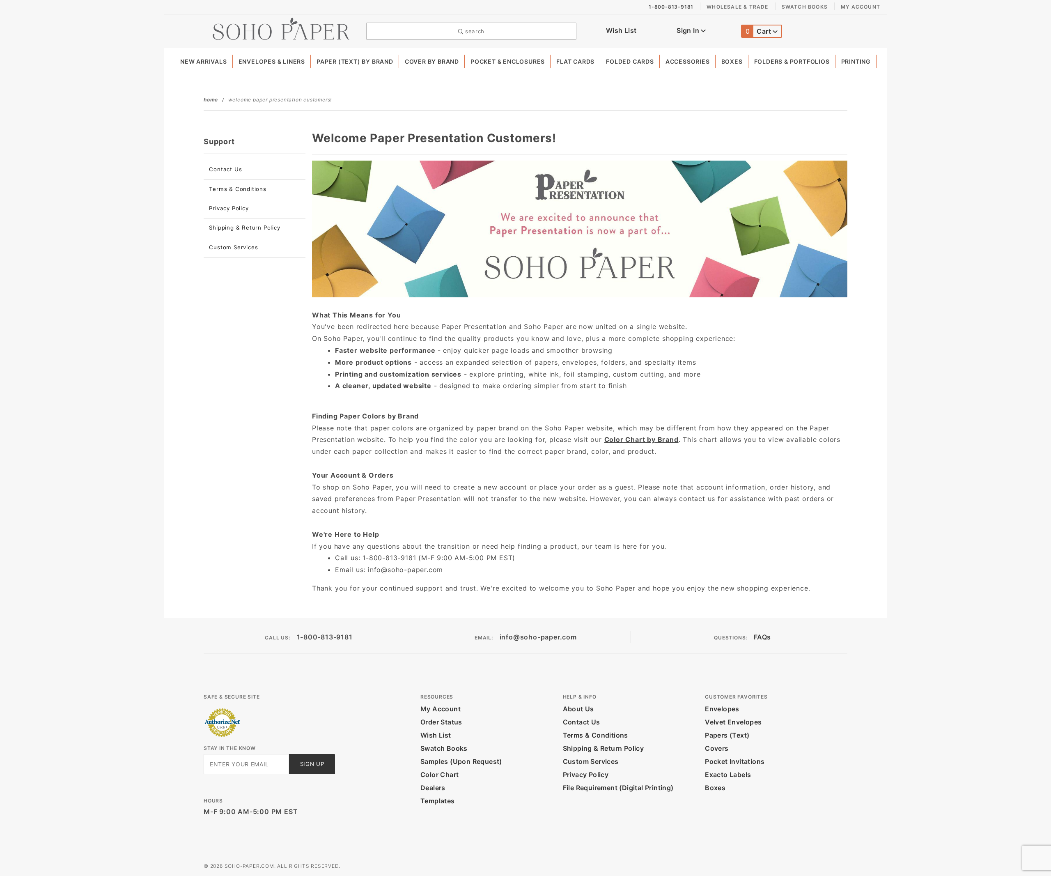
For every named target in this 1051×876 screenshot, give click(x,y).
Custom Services (233, 247)
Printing (856, 61)
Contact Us (225, 169)
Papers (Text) (727, 735)
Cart (759, 31)
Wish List (621, 30)
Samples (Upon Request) (461, 761)
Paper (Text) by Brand (355, 61)
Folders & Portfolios (792, 61)
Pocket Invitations (734, 761)
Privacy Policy (228, 208)
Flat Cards (575, 61)
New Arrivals (203, 61)
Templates (437, 801)
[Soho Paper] (281, 28)
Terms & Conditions (237, 189)
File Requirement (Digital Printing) (618, 788)
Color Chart (439, 774)
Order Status (441, 722)
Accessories (687, 61)
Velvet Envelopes (733, 722)
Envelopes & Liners (272, 61)
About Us (578, 709)
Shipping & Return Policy (244, 227)
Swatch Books (805, 7)
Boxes (732, 61)
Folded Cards (630, 61)
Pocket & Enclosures (507, 61)
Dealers (432, 788)
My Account (860, 7)
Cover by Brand (432, 61)
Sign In (689, 30)
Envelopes (722, 709)
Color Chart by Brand (641, 439)
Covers (716, 748)
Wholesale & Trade (737, 7)
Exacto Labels (728, 774)
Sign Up (312, 764)
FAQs (762, 637)
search (473, 31)
